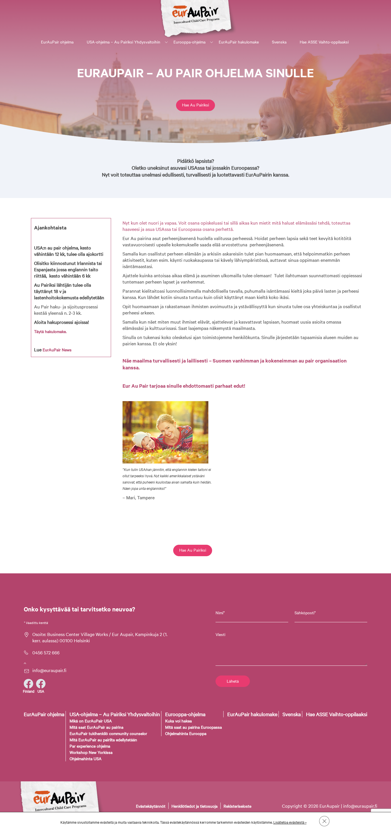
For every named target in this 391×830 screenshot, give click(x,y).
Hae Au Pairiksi (195, 105)
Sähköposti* (305, 612)
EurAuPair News (57, 349)
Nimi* (220, 612)
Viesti (220, 634)
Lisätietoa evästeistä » (290, 822)
